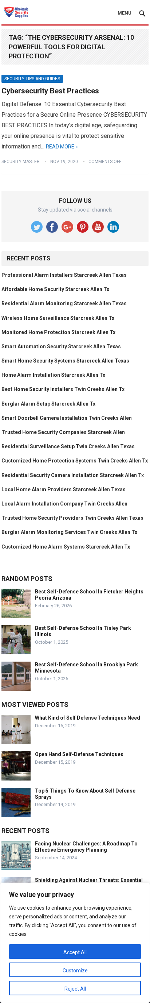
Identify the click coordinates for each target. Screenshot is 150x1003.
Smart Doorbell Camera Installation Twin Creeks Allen (66, 418)
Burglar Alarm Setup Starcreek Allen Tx (48, 404)
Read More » (62, 147)
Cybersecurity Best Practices (50, 90)
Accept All (75, 952)
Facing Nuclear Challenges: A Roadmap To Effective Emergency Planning (86, 847)
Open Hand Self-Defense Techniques (79, 754)
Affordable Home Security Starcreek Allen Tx (55, 289)
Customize (75, 970)
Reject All (75, 989)
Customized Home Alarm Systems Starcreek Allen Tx (65, 547)
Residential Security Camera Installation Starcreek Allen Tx (72, 475)
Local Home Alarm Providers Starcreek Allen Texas (63, 489)
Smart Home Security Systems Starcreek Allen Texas (65, 361)
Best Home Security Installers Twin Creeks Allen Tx (63, 389)
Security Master (20, 161)
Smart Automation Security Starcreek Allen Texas (61, 346)
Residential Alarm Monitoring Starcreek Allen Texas (64, 303)
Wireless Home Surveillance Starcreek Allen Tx (57, 318)
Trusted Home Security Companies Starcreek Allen (63, 432)
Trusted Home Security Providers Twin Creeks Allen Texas (72, 518)
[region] (75, 943)
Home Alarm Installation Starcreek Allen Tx (53, 375)
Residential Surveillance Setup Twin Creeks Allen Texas (68, 446)
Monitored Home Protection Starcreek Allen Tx (58, 332)
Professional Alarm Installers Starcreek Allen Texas (64, 275)
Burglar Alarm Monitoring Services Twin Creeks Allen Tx (69, 532)
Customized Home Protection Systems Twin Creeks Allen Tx (74, 461)
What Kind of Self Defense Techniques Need (87, 718)
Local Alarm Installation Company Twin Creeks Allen (64, 504)
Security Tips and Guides (32, 78)
